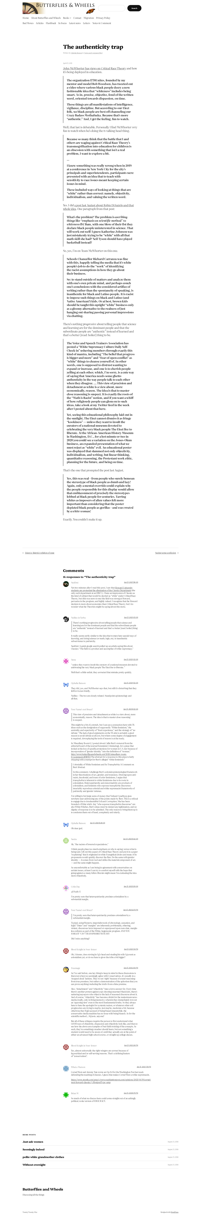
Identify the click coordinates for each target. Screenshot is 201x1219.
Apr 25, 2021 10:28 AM (97, 823)
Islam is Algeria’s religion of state (39, 552)
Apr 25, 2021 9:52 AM (131, 683)
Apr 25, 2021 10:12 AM (130, 709)
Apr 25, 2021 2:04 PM (131, 968)
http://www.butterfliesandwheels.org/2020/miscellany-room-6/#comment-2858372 (99, 755)
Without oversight (34, 1164)
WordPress (174, 1212)
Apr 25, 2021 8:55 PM (131, 1093)
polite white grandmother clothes (43, 1157)
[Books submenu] (70, 17)
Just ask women (33, 1141)
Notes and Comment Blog (93, 53)
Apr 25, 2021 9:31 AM (131, 617)
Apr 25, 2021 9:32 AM (131, 659)
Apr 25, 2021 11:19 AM (131, 886)
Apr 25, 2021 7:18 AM (131, 582)
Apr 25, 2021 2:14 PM (131, 1045)
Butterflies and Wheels (43, 1189)
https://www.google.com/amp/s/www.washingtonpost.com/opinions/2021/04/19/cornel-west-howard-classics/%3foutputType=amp (111, 1081)
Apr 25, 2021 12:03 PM (130, 910)
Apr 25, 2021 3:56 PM (144, 1067)
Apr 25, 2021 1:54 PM (131, 949)
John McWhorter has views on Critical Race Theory (94, 68)
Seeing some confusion (165, 552)
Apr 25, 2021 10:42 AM (130, 839)
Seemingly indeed (33, 1149)
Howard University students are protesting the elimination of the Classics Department (102, 589)
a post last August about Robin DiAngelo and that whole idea (98, 207)
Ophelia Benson (76, 53)
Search (134, 8)
